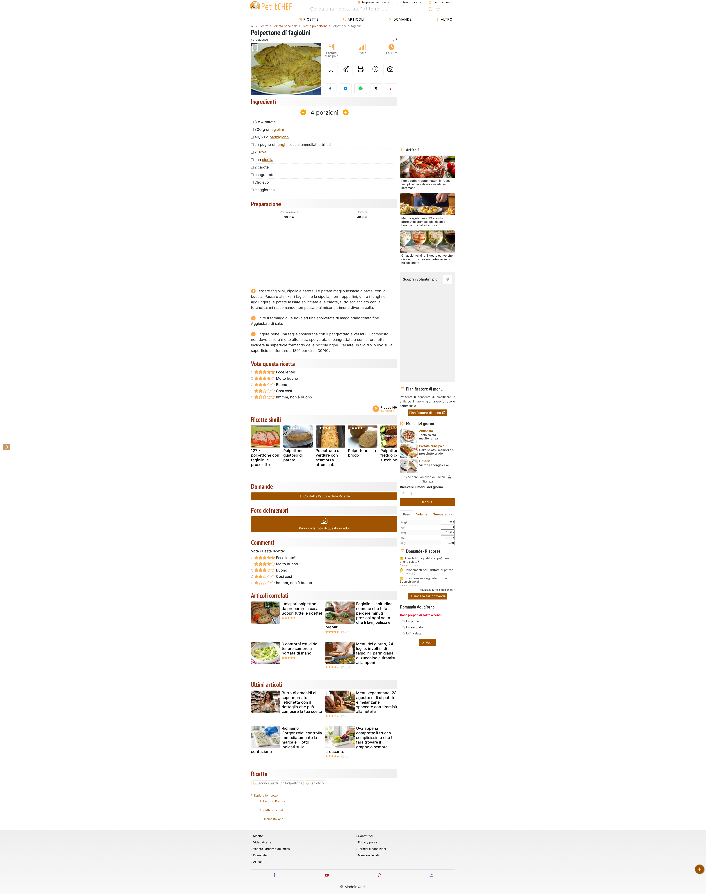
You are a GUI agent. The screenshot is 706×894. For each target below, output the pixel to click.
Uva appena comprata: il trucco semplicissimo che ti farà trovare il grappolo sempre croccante (359, 740)
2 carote (261, 167)
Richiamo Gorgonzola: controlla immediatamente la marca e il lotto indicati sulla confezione (286, 740)
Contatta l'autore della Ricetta (326, 496)
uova (262, 152)
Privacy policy (368, 842)
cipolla (267, 159)
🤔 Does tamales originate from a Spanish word (423, 580)
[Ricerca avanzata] (437, 10)
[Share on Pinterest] (391, 89)
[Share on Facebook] (330, 89)
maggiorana (264, 190)
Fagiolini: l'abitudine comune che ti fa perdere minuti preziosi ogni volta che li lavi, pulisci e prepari (359, 615)
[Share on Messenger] (345, 89)
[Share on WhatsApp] (360, 89)
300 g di (269, 129)
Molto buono (286, 378)
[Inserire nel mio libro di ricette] (331, 69)
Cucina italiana (273, 819)
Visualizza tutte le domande (436, 589)
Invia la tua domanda (429, 596)
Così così (283, 391)
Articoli (355, 19)
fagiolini (277, 129)
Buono (281, 384)
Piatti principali (273, 810)
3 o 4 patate (265, 122)
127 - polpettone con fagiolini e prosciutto (265, 457)
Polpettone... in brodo (362, 452)
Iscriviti (427, 502)
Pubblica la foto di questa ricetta (324, 528)
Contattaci (365, 836)
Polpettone (293, 783)
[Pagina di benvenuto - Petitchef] (253, 26)
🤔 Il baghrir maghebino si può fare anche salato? (424, 560)
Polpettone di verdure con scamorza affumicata (328, 457)
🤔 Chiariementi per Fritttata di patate (426, 570)
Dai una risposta (409, 565)
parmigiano (279, 137)
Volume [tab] (421, 514)
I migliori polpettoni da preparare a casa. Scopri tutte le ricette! (302, 608)
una (263, 159)
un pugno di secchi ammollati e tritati (292, 144)
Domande (402, 19)
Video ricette (262, 842)
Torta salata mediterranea (428, 436)
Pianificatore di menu (425, 413)
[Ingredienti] (6, 447)
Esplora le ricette (266, 795)
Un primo (412, 621)
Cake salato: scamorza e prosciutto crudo (436, 451)
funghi (281, 144)
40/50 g (271, 137)
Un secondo (414, 627)
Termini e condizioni (372, 849)
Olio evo (261, 182)
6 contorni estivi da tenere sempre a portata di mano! (299, 648)
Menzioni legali (368, 855)
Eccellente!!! (286, 372)
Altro (446, 19)
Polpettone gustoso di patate (293, 455)
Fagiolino (317, 783)
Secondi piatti (267, 783)
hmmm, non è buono (293, 397)
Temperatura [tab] (442, 514)
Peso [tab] (406, 514)
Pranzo (280, 801)
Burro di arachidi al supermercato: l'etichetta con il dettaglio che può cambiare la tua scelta (302, 702)
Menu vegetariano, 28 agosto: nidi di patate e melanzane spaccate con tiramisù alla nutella (376, 702)
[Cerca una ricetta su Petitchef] (431, 9)
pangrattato (264, 175)
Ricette (310, 19)
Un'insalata (413, 633)
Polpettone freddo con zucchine (390, 455)
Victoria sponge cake (434, 465)
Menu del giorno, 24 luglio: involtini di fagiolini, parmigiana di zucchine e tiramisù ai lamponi (376, 653)
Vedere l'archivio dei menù (426, 477)
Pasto (267, 801)
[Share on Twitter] (376, 89)
